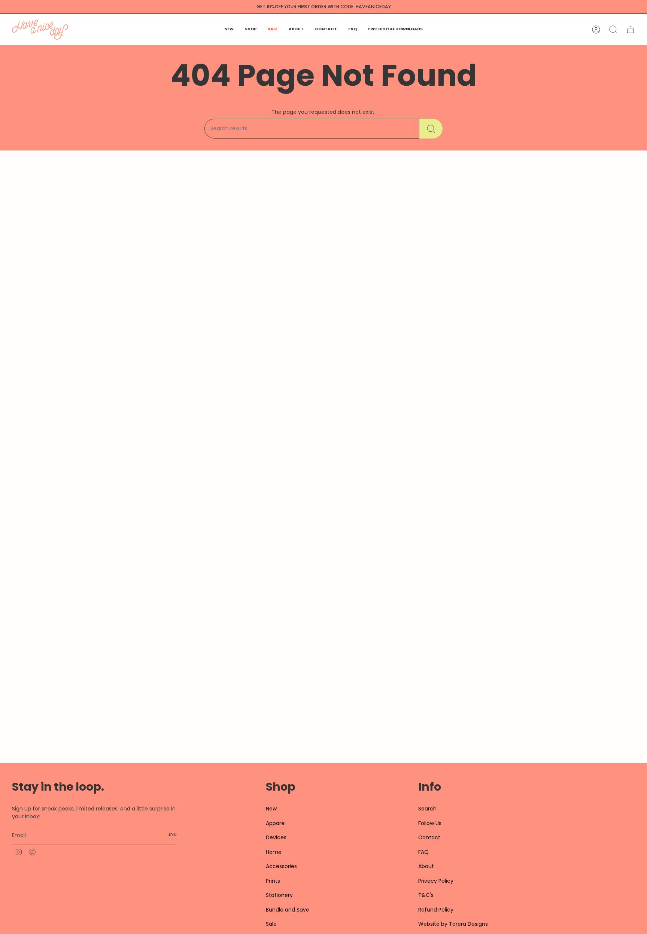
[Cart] (630, 29)
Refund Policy (435, 909)
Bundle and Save (287, 909)
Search (427, 808)
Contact (429, 837)
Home (274, 852)
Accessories (281, 866)
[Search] (431, 129)
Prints (273, 881)
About (426, 866)
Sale (271, 924)
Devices (276, 837)
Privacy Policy (435, 881)
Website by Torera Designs (453, 924)
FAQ (423, 852)
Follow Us (429, 823)
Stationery (279, 895)
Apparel (276, 823)
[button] (250, 29)
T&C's (426, 895)
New (271, 808)
